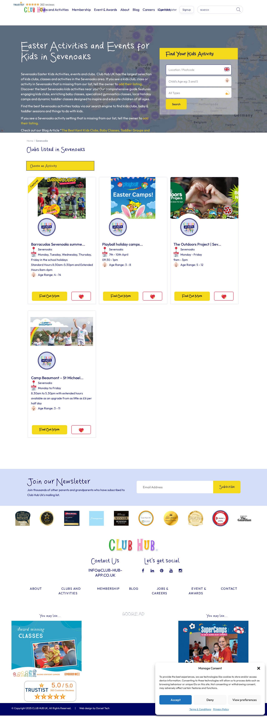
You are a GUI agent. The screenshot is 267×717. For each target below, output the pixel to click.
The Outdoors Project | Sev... (197, 244)
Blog (136, 9)
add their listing (130, 84)
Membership (81, 9)
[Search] (239, 9)
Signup (187, 9)
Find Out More (49, 296)
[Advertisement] (133, 648)
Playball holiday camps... (122, 244)
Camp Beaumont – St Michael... (57, 377)
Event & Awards (105, 9)
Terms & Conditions (200, 709)
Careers (149, 9)
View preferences (244, 700)
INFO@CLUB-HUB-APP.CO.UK (105, 573)
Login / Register (167, 9)
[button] (259, 668)
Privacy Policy (221, 709)
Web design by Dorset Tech (94, 708)
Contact (229, 589)
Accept (176, 700)
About (124, 9)
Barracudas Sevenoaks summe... (58, 244)
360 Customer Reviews (62, 690)
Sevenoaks (45, 249)
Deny (210, 700)
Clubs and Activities (54, 9)
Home (30, 140)
